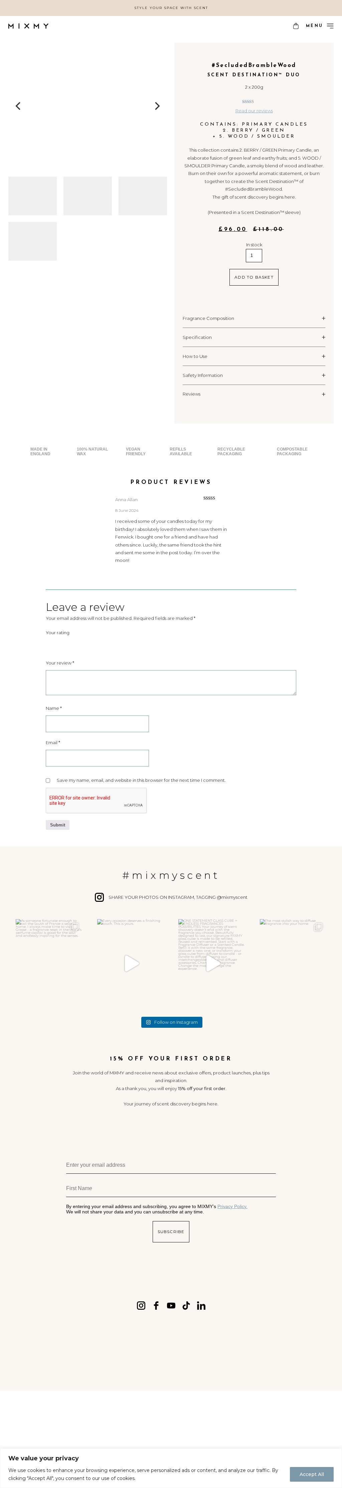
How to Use (195, 356)
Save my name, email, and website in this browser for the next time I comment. (141, 780)
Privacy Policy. (232, 1206)
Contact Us (61, 1433)
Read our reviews (254, 110)
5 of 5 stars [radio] (86, 644)
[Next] (157, 106)
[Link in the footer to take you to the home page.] (171, 1414)
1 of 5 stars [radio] (50, 644)
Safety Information (203, 375)
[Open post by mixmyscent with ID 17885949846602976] (130, 963)
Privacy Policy (275, 1433)
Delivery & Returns (115, 1433)
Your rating (57, 632)
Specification (197, 337)
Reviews (191, 394)
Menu (314, 26)
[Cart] (296, 26)
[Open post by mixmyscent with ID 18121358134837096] (49, 963)
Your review (60, 663)
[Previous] (19, 106)
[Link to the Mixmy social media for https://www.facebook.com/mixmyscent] (156, 1305)
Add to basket (254, 277)
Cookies (233, 1433)
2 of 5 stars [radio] (59, 644)
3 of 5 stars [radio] (68, 644)
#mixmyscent (171, 875)
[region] (171, 1468)
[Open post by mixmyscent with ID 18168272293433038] (293, 963)
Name (54, 708)
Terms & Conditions (184, 1433)
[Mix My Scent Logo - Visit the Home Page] (28, 26)
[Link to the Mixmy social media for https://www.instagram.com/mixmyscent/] (141, 1305)
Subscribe (171, 1231)
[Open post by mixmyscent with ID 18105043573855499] (211, 963)
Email (53, 742)
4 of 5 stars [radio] (77, 644)
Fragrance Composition (208, 318)
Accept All (312, 1474)
